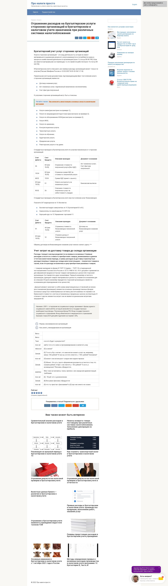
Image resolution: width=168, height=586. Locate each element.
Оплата (110, 29)
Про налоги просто (43, 3)
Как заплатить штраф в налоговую (120, 27)
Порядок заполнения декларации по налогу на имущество (121, 63)
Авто (118, 87)
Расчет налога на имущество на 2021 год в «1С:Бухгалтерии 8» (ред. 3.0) (126, 44)
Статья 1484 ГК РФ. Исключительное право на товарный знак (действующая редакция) (127, 82)
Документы (111, 66)
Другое (119, 56)
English (134, 4)
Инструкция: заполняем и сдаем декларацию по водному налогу (126, 34)
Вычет (119, 38)
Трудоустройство (48, 12)
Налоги (35, 12)
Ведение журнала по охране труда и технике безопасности (126, 71)
